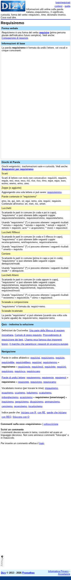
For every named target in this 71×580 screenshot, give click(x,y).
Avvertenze (64, 574)
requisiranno (47, 357)
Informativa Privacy (58, 571)
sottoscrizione (51, 424)
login (41, 443)
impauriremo (51, 388)
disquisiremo (36, 401)
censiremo (7, 406)
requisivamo (49, 382)
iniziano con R (28, 412)
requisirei (37, 362)
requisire (44, 32)
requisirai (35, 357)
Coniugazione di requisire (15, 38)
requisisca (20, 371)
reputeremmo (33, 377)
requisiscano (33, 371)
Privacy (2, 562)
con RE (41, 412)
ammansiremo (52, 401)
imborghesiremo (10, 397)
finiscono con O (21, 417)
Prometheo (28, 572)
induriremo (32, 392)
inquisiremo (8, 401)
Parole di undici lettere (13, 377)
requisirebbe (8, 362)
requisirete (50, 366)
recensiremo (20, 406)
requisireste (24, 366)
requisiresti (37, 366)
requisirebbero (23, 362)
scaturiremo (45, 392)
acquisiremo (26, 397)
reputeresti (60, 377)
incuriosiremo (35, 406)
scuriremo (20, 392)
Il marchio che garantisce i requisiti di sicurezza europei (38, 344)
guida (67, 6)
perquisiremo (22, 401)
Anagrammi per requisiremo (17, 169)
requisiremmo (54, 192)
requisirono (7, 371)
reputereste (48, 377)
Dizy (3, 572)
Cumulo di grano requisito (28, 335)
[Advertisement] (35, 531)
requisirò (61, 366)
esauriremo (7, 392)
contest (58, 6)
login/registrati (63, 2)
